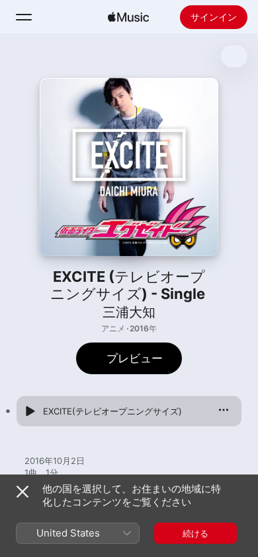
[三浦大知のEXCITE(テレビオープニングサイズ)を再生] (30, 411)
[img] (128, 17)
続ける (195, 533)
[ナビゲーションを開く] (23, 17)
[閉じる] (22, 492)
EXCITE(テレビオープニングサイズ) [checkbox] (112, 411)
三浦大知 (129, 312)
